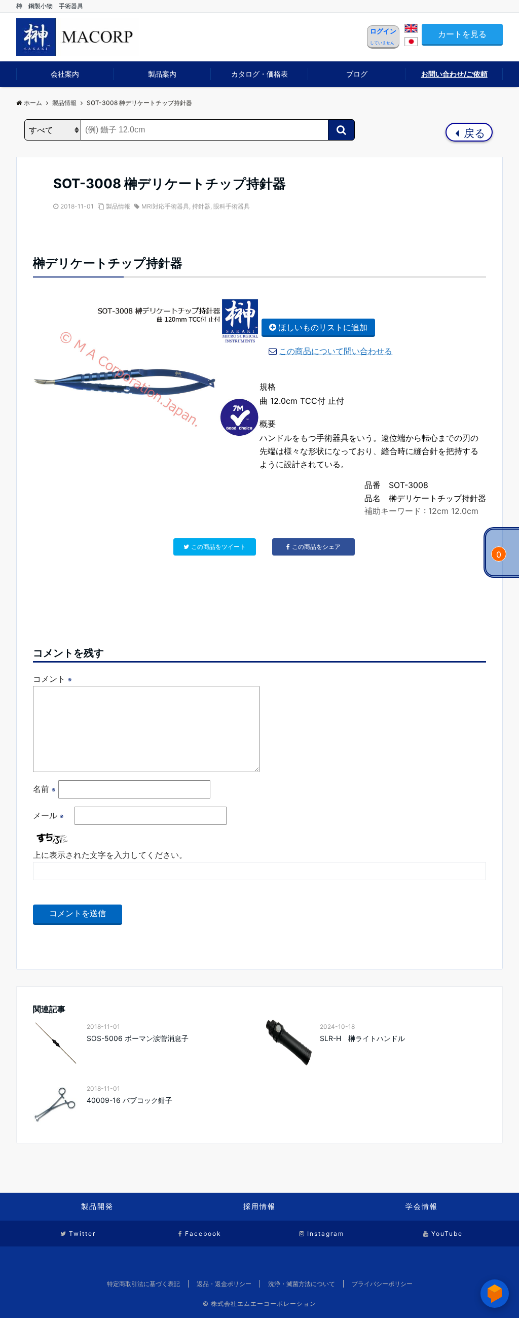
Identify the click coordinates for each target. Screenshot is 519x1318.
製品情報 (118, 206)
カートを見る (462, 34)
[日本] (411, 43)
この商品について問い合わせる (335, 351)
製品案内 (162, 74)
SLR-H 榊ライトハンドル (362, 1038)
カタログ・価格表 (259, 74)
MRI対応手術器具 (165, 206)
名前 (44, 789)
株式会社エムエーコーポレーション (263, 1303)
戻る (473, 133)
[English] (411, 30)
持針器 (201, 206)
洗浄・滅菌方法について (301, 1284)
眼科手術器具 (231, 206)
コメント (52, 679)
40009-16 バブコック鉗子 (129, 1100)
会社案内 (65, 74)
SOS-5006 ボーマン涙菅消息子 (138, 1038)
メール (48, 815)
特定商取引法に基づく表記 (143, 1284)
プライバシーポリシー (382, 1284)
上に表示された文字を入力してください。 (110, 855)
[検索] (341, 130)
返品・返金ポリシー (224, 1284)
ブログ (356, 74)
